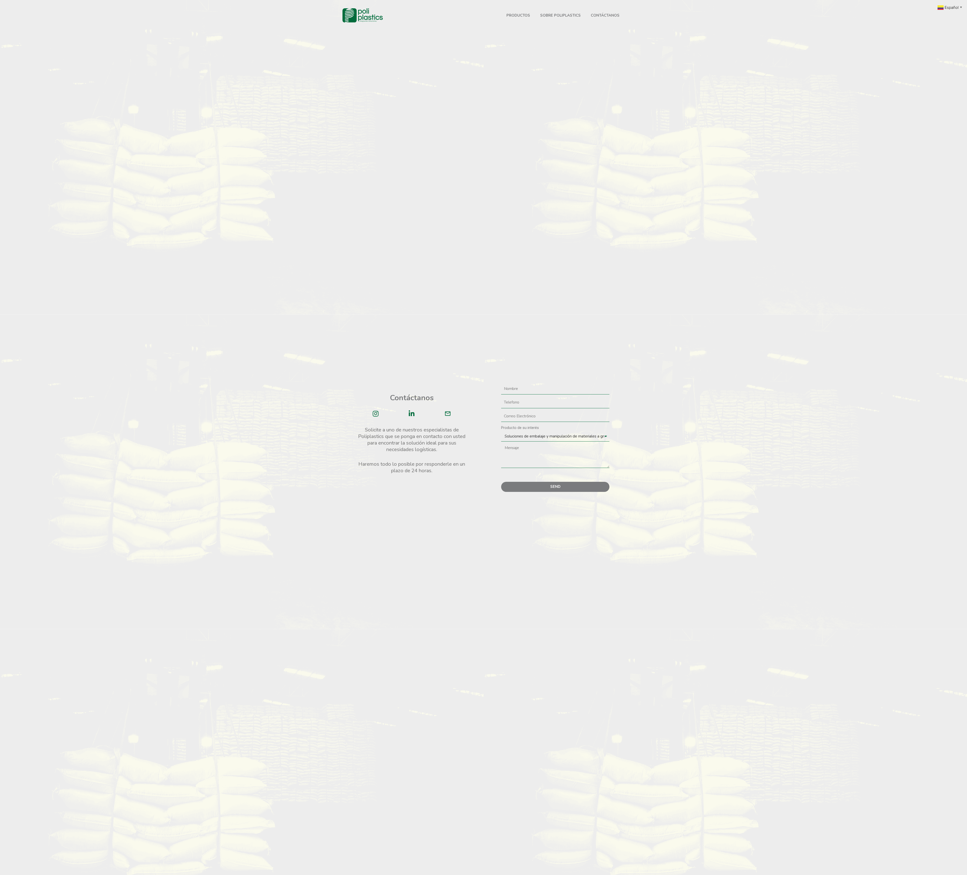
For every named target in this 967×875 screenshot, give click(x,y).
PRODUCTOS (518, 15)
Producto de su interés (520, 427)
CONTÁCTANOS (605, 15)
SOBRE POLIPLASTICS (560, 15)
